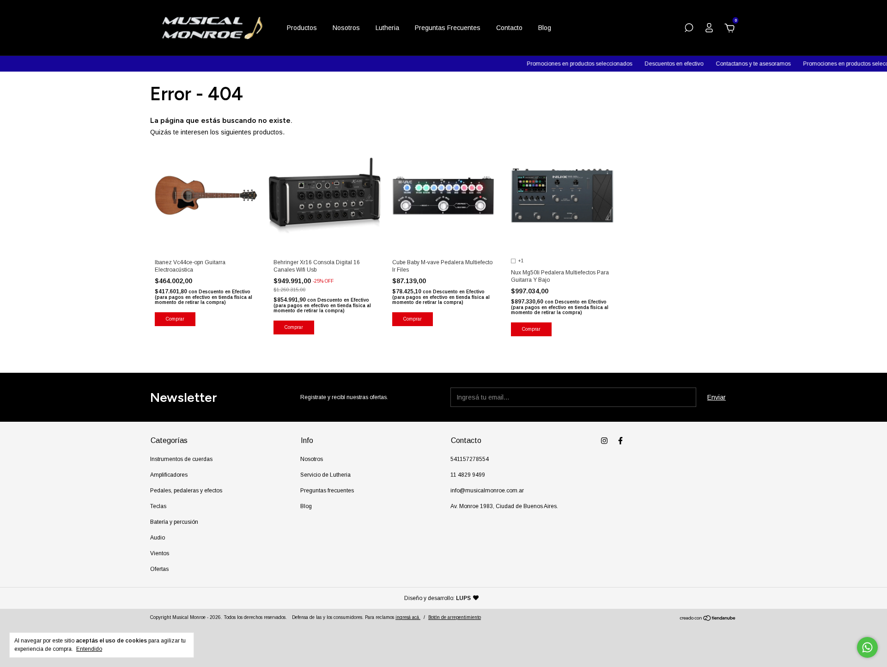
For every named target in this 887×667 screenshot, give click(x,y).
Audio (157, 537)
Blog (544, 27)
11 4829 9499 (467, 475)
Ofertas (159, 569)
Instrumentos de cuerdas (181, 459)
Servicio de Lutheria (325, 475)
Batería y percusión (174, 522)
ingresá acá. (407, 617)
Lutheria (387, 27)
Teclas (158, 506)
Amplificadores (169, 475)
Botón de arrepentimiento (454, 617)
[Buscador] (689, 29)
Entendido (89, 649)
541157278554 (469, 459)
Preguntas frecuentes (327, 490)
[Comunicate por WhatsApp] (867, 647)
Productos (302, 27)
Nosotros (346, 27)
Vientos (159, 553)
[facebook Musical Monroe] (620, 440)
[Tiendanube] (708, 619)
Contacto (509, 27)
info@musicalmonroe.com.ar (487, 490)
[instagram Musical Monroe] (604, 440)
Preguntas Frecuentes (447, 27)
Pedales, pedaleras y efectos (186, 490)
